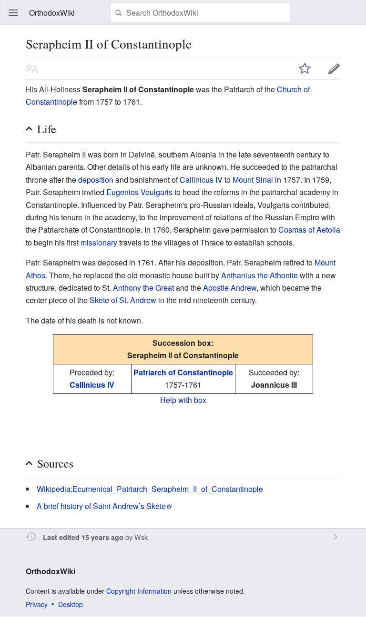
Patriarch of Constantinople (183, 372)
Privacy (37, 604)
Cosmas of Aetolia (309, 229)
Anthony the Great (143, 287)
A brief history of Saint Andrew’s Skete (101, 505)
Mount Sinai (253, 179)
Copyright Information (139, 591)
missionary (99, 242)
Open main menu (13, 13)
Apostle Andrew (229, 287)
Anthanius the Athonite (259, 275)
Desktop (70, 604)
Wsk (141, 537)
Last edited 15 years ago (83, 537)
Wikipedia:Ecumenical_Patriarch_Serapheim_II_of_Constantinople (150, 488)
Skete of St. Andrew (123, 299)
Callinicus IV (201, 179)
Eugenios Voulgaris (139, 191)
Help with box (183, 399)
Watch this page (305, 68)
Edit (334, 68)
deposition (95, 179)
